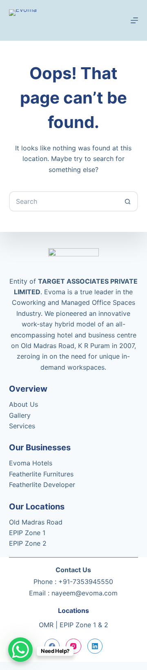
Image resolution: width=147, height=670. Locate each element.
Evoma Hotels (30, 463)
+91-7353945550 (85, 581)
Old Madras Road (35, 522)
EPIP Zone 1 (27, 533)
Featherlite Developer (42, 484)
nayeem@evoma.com (84, 593)
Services (22, 426)
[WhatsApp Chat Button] (20, 649)
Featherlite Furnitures (41, 474)
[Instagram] (73, 646)
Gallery (20, 415)
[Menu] (134, 20)
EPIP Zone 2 (28, 543)
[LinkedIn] (95, 646)
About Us (23, 404)
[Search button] (128, 201)
